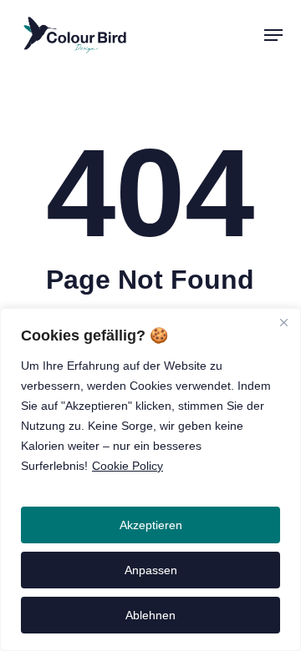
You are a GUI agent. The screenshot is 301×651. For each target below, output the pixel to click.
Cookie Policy (127, 465)
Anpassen (151, 570)
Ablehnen (150, 615)
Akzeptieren (151, 525)
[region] (150, 479)
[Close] (283, 322)
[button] (273, 35)
